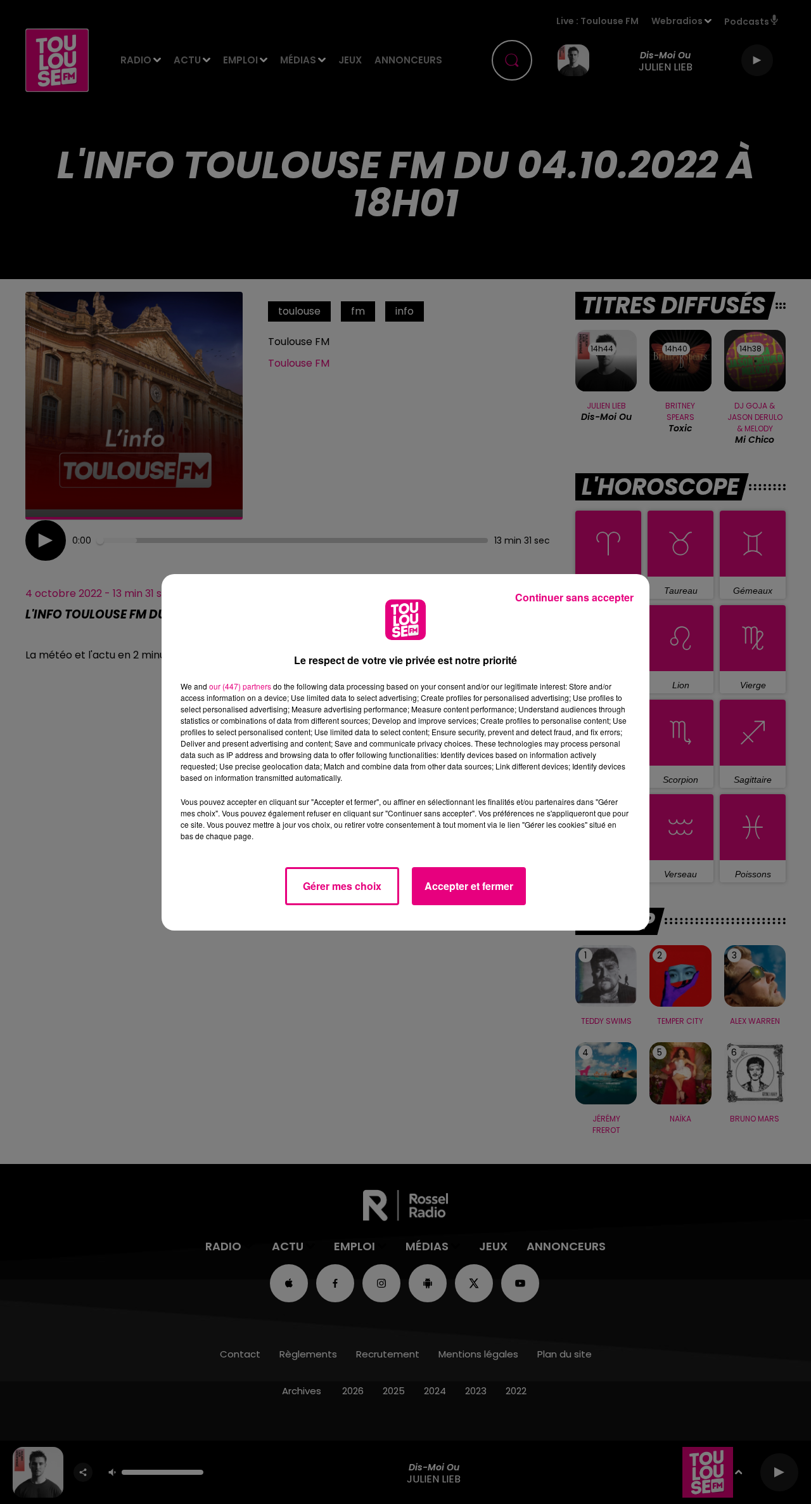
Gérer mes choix (342, 886)
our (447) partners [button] (240, 686)
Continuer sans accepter (574, 597)
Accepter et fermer (469, 886)
